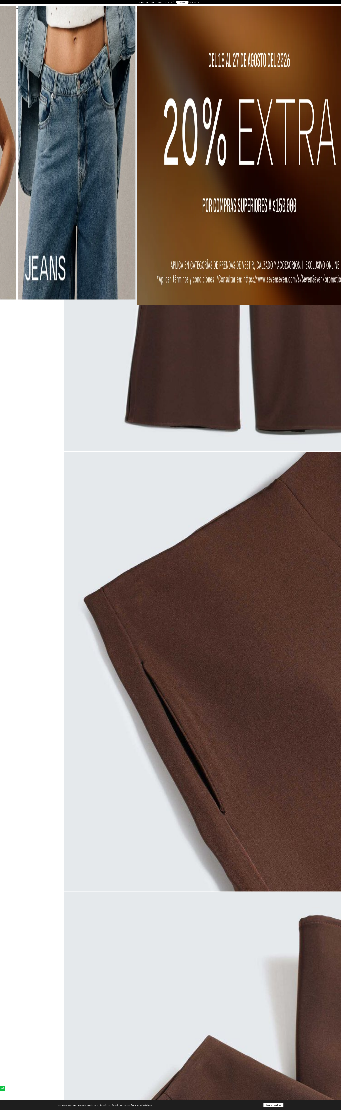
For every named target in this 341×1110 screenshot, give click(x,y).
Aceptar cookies (273, 1105)
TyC (197, 2)
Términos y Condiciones (141, 1105)
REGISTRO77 (182, 2)
